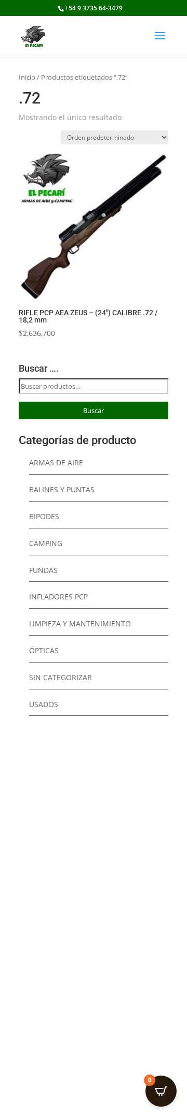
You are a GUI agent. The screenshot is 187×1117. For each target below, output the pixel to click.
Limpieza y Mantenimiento (80, 623)
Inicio (27, 77)
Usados (43, 704)
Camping (45, 543)
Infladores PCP (58, 596)
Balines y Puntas (62, 489)
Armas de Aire (56, 462)
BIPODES (44, 516)
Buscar (93, 410)
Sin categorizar (60, 677)
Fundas (43, 570)
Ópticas (44, 650)
